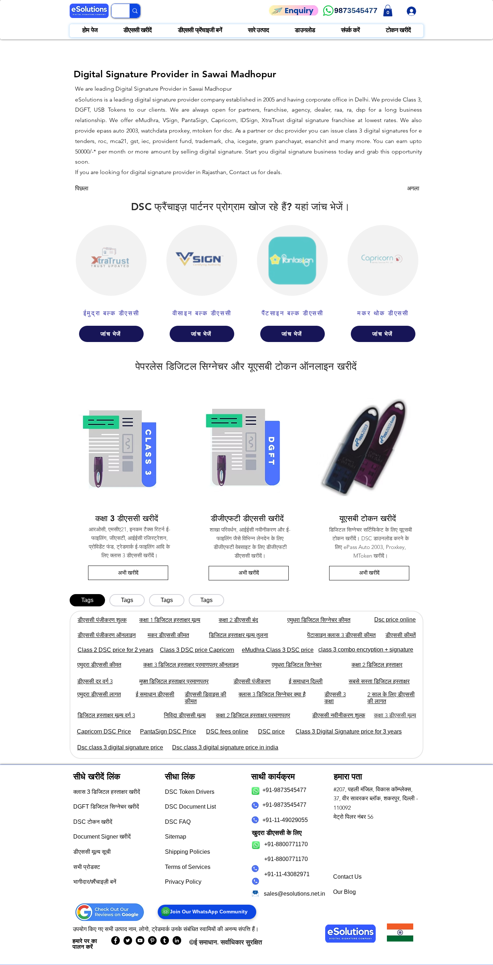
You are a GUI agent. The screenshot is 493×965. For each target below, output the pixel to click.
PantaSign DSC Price (168, 731)
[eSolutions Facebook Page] (115, 940)
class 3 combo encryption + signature (365, 649)
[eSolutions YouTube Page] (140, 940)
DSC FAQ (178, 822)
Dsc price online (395, 619)
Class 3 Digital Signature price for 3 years (349, 731)
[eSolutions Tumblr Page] (164, 940)
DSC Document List (190, 807)
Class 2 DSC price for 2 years (115, 650)
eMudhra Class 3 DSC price (278, 650)
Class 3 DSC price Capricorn (197, 650)
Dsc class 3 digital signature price (120, 747)
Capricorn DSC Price (104, 731)
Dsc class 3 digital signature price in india (225, 747)
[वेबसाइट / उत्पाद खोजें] (135, 11)
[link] (388, 10)
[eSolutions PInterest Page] (152, 940)
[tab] (87, 600)
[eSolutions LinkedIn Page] (177, 940)
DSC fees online (227, 731)
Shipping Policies (187, 852)
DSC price (271, 731)
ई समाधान (205, 942)
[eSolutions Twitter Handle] (127, 940)
